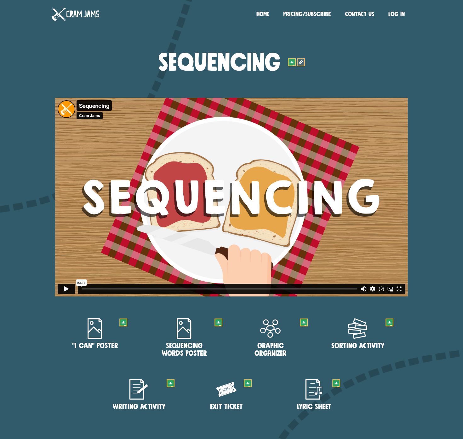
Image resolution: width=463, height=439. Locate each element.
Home (262, 14)
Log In (396, 14)
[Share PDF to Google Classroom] (123, 322)
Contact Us (359, 14)
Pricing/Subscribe (307, 14)
